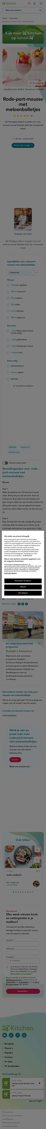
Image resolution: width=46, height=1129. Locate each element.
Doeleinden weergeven (23, 581)
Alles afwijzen (23, 593)
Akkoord (23, 587)
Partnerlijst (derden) (10, 573)
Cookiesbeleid (27, 555)
